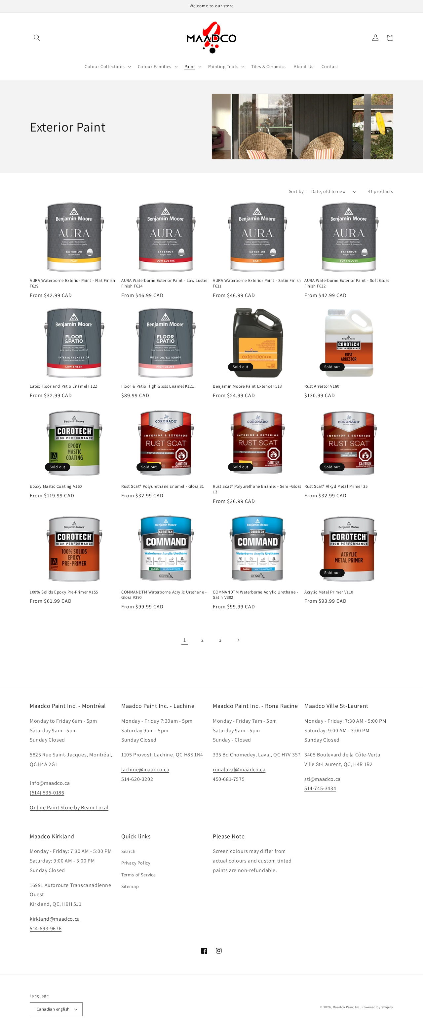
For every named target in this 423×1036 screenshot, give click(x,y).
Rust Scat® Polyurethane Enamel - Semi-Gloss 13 (257, 489)
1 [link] (184, 639)
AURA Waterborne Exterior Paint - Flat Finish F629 (72, 283)
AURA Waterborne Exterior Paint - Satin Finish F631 (257, 283)
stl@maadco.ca (322, 779)
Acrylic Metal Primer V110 (328, 592)
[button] (37, 37)
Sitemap (130, 886)
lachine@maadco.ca (145, 769)
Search (128, 851)
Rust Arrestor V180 (321, 386)
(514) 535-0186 (47, 792)
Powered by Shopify (377, 1007)
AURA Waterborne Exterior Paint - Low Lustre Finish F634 (164, 283)
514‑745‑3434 (320, 788)
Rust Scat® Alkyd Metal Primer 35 (335, 486)
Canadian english (53, 1009)
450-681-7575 (229, 779)
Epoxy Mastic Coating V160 (56, 486)
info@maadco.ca (50, 783)
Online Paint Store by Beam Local (69, 807)
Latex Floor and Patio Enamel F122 (63, 386)
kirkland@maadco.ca (55, 918)
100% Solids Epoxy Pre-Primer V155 (64, 592)
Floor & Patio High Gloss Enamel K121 (157, 386)
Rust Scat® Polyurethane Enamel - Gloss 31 (162, 486)
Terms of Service (138, 875)
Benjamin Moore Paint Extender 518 (247, 386)
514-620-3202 (137, 779)
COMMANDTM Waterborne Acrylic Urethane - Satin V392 (255, 595)
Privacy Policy (135, 863)
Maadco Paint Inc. (347, 1007)
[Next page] (238, 640)
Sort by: (297, 191)
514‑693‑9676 (45, 928)
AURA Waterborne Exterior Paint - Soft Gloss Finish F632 (346, 283)
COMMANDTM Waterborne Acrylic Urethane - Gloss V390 (164, 595)
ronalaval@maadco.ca (239, 769)
